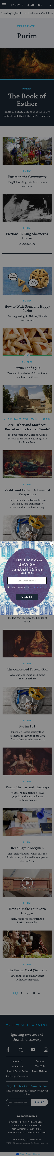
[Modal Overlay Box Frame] (27, 578)
